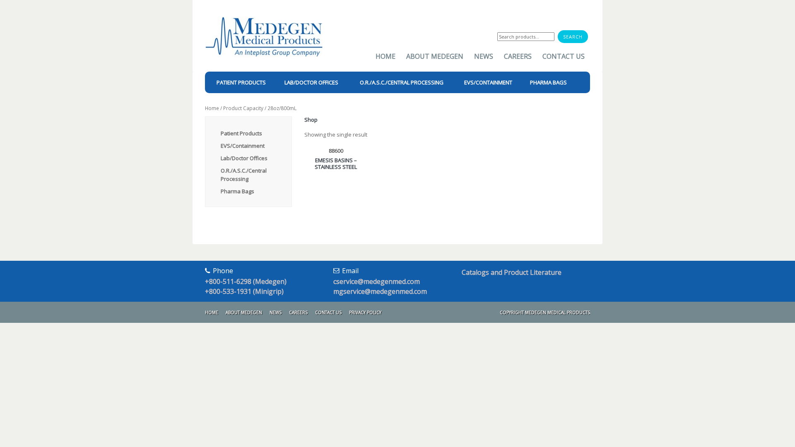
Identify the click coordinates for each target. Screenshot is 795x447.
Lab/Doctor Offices (244, 158)
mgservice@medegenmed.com (380, 291)
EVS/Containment (243, 145)
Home (385, 56)
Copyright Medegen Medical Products (545, 312)
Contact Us (563, 56)
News (483, 56)
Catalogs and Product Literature (511, 272)
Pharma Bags (237, 191)
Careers (518, 56)
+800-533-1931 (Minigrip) (244, 291)
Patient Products (241, 133)
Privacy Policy (365, 312)
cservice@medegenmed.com (376, 281)
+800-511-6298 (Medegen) (246, 281)
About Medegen (434, 56)
